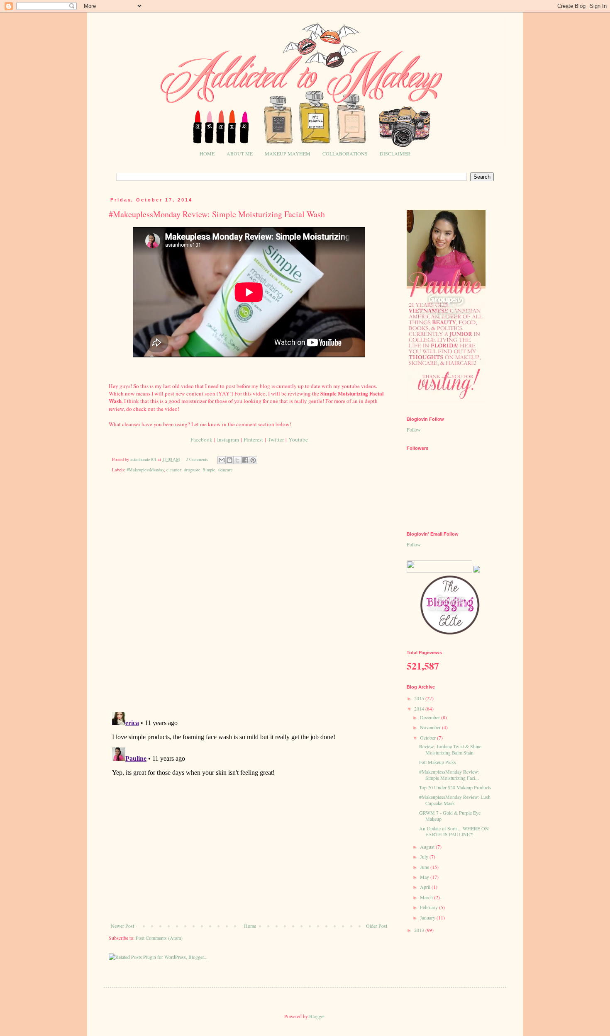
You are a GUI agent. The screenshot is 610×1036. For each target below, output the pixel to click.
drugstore (192, 470)
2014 (419, 708)
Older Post (376, 925)
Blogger (317, 1016)
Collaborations (345, 153)
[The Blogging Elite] (450, 634)
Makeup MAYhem (287, 153)
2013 (419, 930)
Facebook (201, 439)
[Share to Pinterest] (253, 460)
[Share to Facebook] (245, 460)
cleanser (173, 470)
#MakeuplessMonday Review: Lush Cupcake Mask (454, 799)
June (425, 867)
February (429, 907)
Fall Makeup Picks (437, 762)
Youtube (298, 439)
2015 (419, 698)
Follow (414, 429)
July (424, 856)
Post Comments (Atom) (159, 937)
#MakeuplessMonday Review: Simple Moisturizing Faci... (449, 774)
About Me (240, 153)
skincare (225, 470)
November (431, 727)
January (428, 917)
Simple (209, 470)
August (428, 846)
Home (207, 153)
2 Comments (197, 459)
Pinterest (253, 439)
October (428, 737)
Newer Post (122, 925)
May (425, 876)
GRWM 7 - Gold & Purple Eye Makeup (450, 815)
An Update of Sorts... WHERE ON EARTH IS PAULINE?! (454, 831)
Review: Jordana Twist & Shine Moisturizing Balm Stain (450, 749)
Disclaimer (395, 153)
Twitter (276, 439)
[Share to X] (237, 460)
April (426, 886)
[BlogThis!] (229, 460)
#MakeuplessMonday (145, 470)
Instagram (228, 439)
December (430, 717)
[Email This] (221, 460)
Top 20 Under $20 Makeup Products (455, 787)
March (427, 897)
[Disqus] (249, 598)
